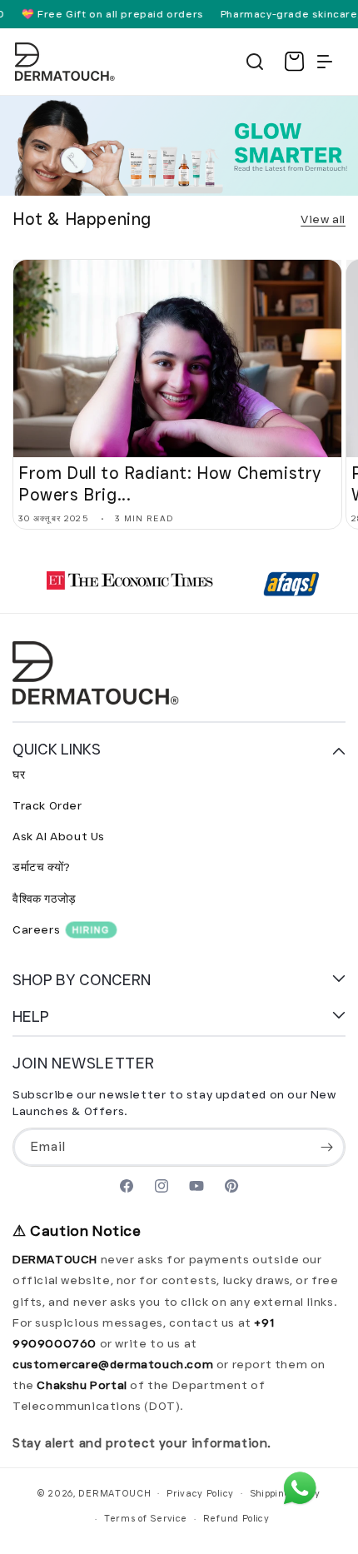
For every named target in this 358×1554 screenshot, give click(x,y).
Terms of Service (145, 1518)
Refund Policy (236, 1518)
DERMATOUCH (114, 1492)
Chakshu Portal (83, 1384)
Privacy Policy (200, 1493)
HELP (30, 1016)
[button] (254, 61)
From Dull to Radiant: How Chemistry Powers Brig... (169, 484)
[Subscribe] (326, 1147)
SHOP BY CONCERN (81, 979)
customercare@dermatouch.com (114, 1364)
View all (323, 219)
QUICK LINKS (56, 749)
